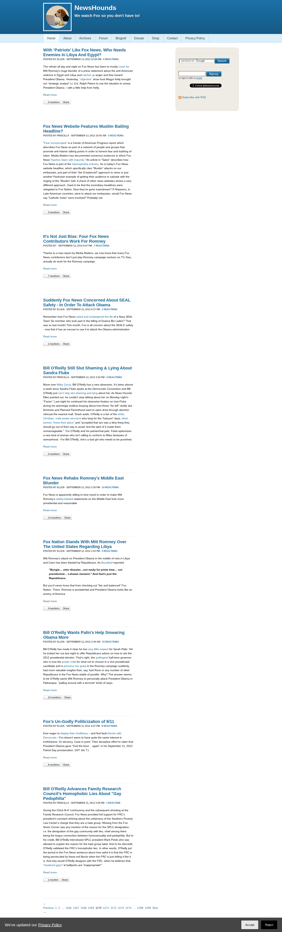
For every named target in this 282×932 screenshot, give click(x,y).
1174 (128, 907)
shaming (81, 393)
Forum (103, 38)
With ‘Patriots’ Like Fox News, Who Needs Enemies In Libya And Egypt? (84, 52)
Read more (50, 94)
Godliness (82, 733)
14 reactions (110, 487)
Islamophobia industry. (85, 164)
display (64, 733)
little (96, 649)
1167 (76, 907)
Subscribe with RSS (194, 97)
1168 (84, 907)
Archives (85, 38)
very (90, 649)
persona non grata (75, 665)
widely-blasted (64, 498)
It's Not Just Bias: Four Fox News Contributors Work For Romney (76, 239)
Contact (172, 38)
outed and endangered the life (94, 316)
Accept (249, 924)
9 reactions (109, 551)
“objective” (85, 79)
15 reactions (110, 641)
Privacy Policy (195, 38)
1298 (140, 907)
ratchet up (88, 75)
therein (111, 733)
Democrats (49, 737)
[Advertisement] (88, 112)
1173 (121, 907)
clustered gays (53, 865)
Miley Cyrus (64, 384)
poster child (69, 661)
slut (73, 393)
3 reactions (116, 135)
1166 (69, 907)
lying (95, 393)
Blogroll (121, 38)
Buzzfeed (107, 562)
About (67, 38)
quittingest (102, 657)
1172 (113, 907)
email (199, 78)
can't (61, 393)
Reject (269, 924)
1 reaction (113, 803)
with (119, 733)
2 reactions (109, 309)
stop (67, 393)
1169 (91, 907)
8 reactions (109, 726)
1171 (106, 907)
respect (104, 649)
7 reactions (101, 245)
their (72, 733)
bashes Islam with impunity (68, 159)
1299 (148, 907)
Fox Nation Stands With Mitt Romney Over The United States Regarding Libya (84, 544)
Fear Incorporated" (55, 142)
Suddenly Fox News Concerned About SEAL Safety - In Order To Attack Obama (86, 302)
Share (66, 102)
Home (51, 38)
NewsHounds (95, 7)
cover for (124, 66)
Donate (139, 38)
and (89, 393)
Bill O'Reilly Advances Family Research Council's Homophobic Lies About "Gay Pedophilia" (82, 793)
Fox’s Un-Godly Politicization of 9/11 (78, 721)
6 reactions (111, 59)
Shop (155, 38)
